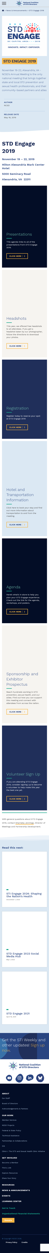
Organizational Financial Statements (21, 1213)
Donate (8, 1220)
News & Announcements (16, 1190)
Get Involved (9, 1158)
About (5, 1093)
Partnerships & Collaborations (14, 1141)
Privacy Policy (11, 1242)
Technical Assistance (10, 1136)
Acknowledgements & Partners (15, 1109)
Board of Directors (10, 1103)
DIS (3, 1146)
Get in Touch (8, 1208)
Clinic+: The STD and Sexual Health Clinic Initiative (23, 1151)
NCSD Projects (8, 1125)
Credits (24, 1242)
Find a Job (6, 1168)
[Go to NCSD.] (3, 10)
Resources (8, 1185)
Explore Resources (10, 1173)
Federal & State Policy (11, 1130)
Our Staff (6, 1098)
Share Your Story (9, 1178)
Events (6, 1196)
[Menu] (4, 3)
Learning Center (11, 1201)
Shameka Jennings (24, 823)
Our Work (7, 1115)
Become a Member (10, 1163)
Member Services (9, 1120)
